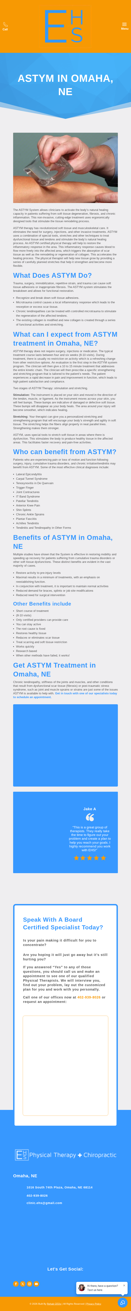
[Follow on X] (22, 1284)
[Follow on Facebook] (16, 1284)
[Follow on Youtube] (36, 1284)
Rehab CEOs (54, 1303)
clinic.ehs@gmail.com (44, 1203)
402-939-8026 (89, 997)
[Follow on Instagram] (29, 1284)
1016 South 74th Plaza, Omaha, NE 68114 (60, 1187)
